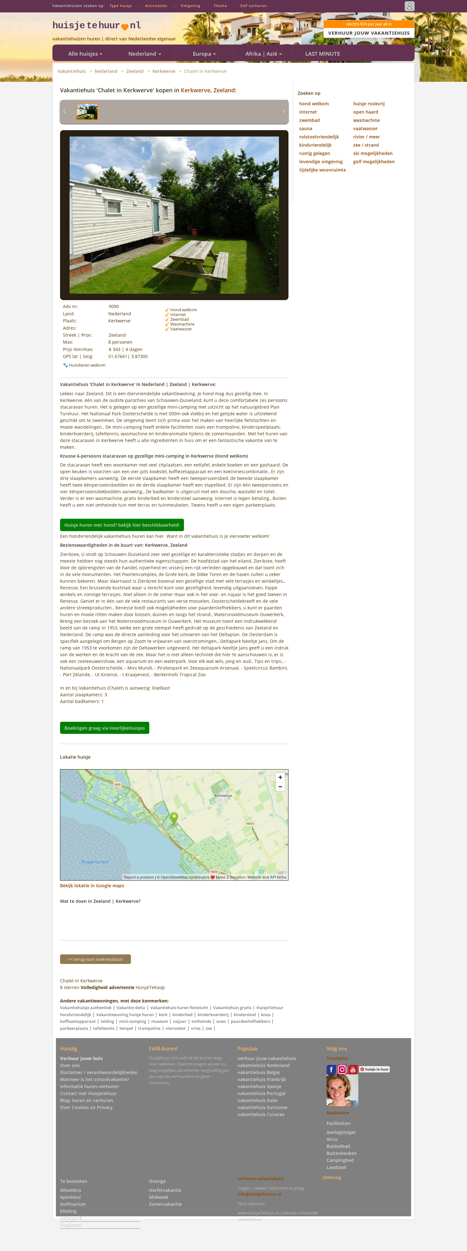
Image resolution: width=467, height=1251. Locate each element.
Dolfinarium (73, 1204)
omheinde (201, 1021)
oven (221, 1021)
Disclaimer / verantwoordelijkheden (99, 1072)
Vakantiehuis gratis (232, 1007)
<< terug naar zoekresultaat (95, 959)
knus (265, 1014)
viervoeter (176, 1028)
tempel (126, 1028)
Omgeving (190, 5)
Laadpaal (336, 1167)
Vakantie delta (131, 1007)
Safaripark (71, 1218)
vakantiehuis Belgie (259, 1072)
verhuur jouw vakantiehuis (267, 1058)
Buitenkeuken (342, 1153)
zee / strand (366, 145)
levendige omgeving (321, 161)
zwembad (309, 120)
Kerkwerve (163, 71)
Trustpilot (337, 1058)
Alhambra (70, 1190)
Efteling (68, 1211)
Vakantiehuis (72, 71)
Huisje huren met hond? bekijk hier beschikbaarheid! (121, 525)
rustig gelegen (314, 153)
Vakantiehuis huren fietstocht (179, 1007)
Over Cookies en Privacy (86, 1107)
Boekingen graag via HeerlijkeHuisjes (104, 728)
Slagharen (71, 1225)
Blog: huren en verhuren (86, 1100)
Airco (332, 1139)
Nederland (106, 71)
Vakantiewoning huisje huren (125, 1014)
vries (195, 1028)
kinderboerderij (213, 1014)
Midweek (158, 1197)
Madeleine (338, 1113)
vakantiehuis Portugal (262, 1093)
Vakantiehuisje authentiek (86, 1007)
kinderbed (183, 1014)
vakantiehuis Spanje (259, 1086)
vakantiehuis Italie (258, 1100)
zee (209, 1028)
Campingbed (340, 1160)
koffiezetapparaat (78, 1021)
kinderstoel (245, 1014)
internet (308, 112)
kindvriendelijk (315, 145)
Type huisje (121, 5)
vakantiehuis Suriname (263, 1107)
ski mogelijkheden (373, 153)
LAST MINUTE (322, 53)
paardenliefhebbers (250, 1021)
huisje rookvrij (369, 104)
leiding (107, 1021)
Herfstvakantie (165, 1190)
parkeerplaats (74, 1028)
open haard (365, 112)
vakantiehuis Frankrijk (262, 1079)
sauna (305, 128)
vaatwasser (365, 128)
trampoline (149, 1028)
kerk (163, 1014)
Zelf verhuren (253, 5)
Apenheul (70, 1197)
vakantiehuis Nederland (264, 1065)
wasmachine (366, 120)
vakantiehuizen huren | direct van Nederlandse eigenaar (114, 38)
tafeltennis (103, 1028)
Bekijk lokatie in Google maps (92, 885)
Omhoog (331, 1177)
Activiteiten (156, 5)
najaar (179, 1021)
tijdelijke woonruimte (322, 170)
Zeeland (135, 71)
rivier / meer (366, 137)
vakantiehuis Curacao (261, 1114)
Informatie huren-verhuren (89, 1086)
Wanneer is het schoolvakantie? (94, 1079)
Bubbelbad (338, 1146)
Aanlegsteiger (341, 1132)
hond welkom (314, 104)
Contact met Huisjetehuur (88, 1093)
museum (159, 1021)
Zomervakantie (165, 1204)
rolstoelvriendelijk (319, 137)
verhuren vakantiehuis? (261, 1178)
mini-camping (132, 1021)
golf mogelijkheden (374, 161)
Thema (220, 5)
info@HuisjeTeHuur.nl (259, 1194)
